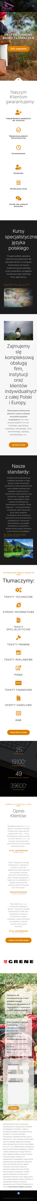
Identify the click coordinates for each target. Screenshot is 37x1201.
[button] (18, 49)
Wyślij (13, 1108)
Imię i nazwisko (14, 1064)
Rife (4, 1198)
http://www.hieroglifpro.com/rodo (20, 1187)
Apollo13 (31, 1198)
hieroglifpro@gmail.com (16, 1039)
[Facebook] (18, 1193)
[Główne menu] (33, 6)
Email (10, 1073)
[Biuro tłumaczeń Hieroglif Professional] (8, 6)
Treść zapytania (14, 1081)
